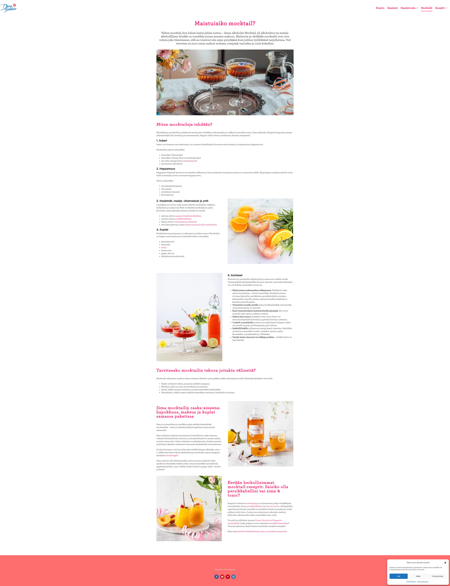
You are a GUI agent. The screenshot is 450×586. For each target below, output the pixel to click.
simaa (164, 248)
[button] (445, 563)
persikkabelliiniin (254, 506)
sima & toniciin (272, 506)
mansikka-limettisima (278, 523)
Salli (398, 576)
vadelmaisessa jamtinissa (185, 222)
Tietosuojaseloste (229, 569)
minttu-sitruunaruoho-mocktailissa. (201, 225)
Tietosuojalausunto (422, 581)
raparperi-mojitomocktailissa (188, 216)
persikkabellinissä (183, 219)
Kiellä (418, 576)
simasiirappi (188, 161)
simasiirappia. (172, 455)
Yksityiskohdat (437, 576)
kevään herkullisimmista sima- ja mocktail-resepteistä (262, 531)
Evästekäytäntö (411, 581)
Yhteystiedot (219, 569)
